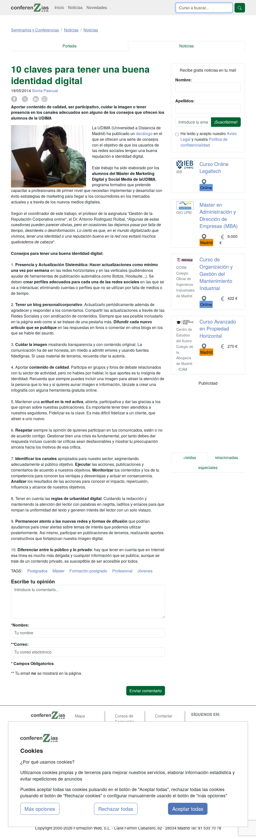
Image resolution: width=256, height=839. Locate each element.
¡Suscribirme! (226, 122)
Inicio (59, 7)
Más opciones (39, 808)
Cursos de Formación (124, 718)
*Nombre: (20, 625)
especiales (208, 467)
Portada (69, 46)
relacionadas (226, 457)
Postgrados (37, 571)
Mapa (80, 716)
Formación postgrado (88, 571)
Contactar (163, 716)
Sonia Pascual (45, 90)
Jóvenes (145, 571)
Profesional (122, 571)
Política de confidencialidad (204, 142)
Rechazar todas (115, 808)
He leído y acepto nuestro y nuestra (208, 139)
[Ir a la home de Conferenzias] (29, 7)
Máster (58, 571)
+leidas (189, 457)
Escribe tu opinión (33, 581)
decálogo (144, 133)
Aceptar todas (187, 808)
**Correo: (19, 644)
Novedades (96, 7)
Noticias (75, 7)
